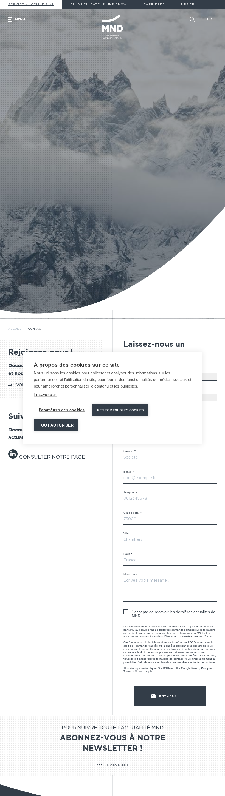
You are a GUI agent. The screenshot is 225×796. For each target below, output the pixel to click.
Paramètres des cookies (62, 410)
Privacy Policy (200, 668)
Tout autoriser (56, 425)
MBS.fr (188, 4)
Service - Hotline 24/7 (31, 4)
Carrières (154, 4)
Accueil (14, 329)
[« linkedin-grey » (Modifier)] (13, 457)
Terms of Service (133, 671)
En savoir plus (45, 395)
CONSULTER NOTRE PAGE (52, 457)
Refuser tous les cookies (120, 410)
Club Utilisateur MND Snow (98, 4)
